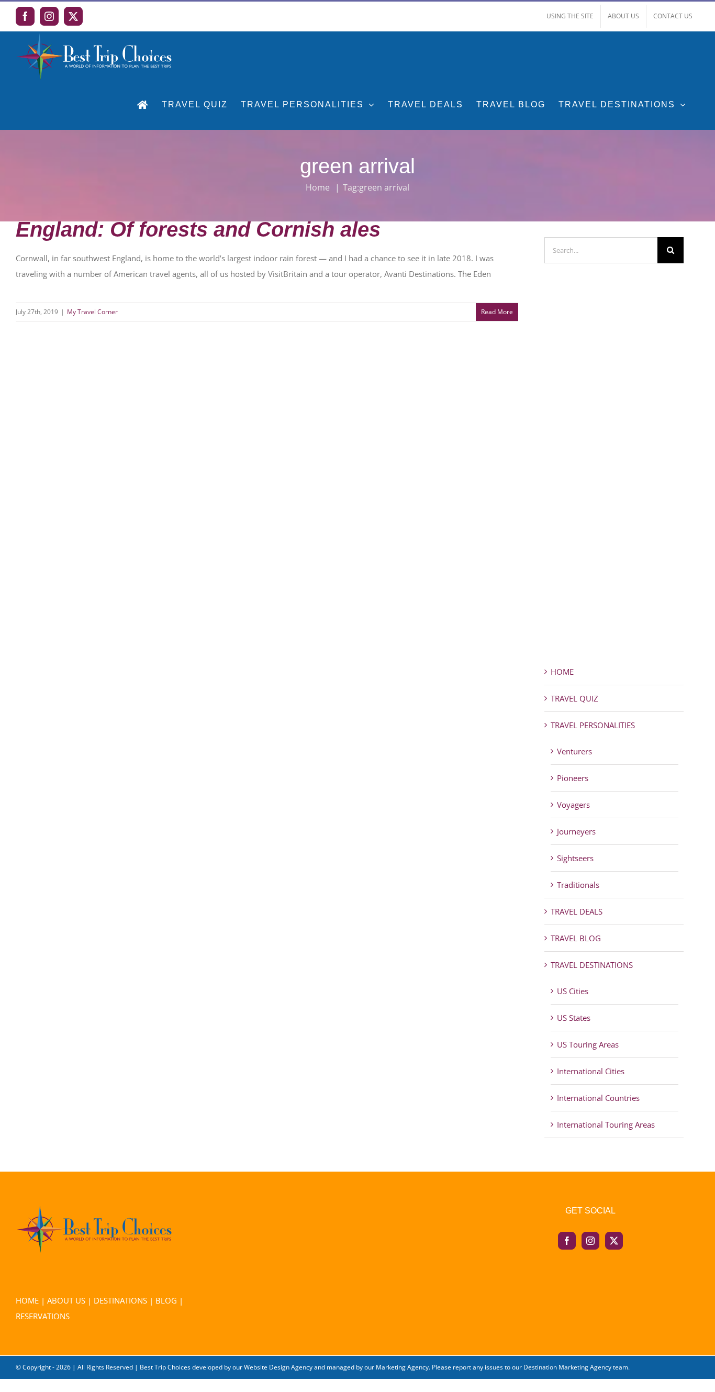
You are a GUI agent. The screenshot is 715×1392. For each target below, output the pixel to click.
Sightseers (575, 858)
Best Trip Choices (165, 1367)
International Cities (590, 1071)
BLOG (166, 1300)
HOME (562, 671)
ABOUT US (66, 1300)
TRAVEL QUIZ (574, 698)
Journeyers (576, 831)
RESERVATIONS (43, 1316)
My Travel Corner (92, 311)
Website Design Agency (278, 1367)
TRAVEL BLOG (576, 938)
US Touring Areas (588, 1044)
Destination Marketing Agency (567, 1367)
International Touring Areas (606, 1124)
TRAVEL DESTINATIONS (592, 965)
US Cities (572, 991)
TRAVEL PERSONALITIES (593, 725)
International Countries (598, 1098)
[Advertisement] (614, 483)
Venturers (574, 751)
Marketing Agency (402, 1367)
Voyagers (573, 804)
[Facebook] (567, 1241)
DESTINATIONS (120, 1300)
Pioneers (572, 778)
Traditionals (578, 884)
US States (573, 1017)
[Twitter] (614, 1241)
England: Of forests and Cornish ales (198, 229)
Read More (497, 311)
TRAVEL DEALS (576, 911)
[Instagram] (590, 1241)
